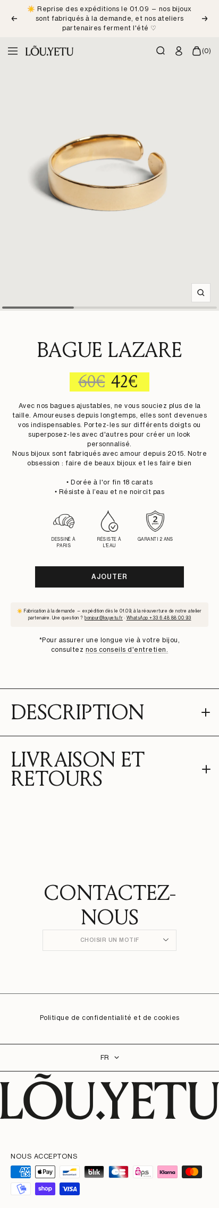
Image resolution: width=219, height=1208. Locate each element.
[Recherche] (161, 51)
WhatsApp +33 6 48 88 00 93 (159, 617)
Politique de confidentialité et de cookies (110, 1018)
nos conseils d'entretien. (127, 649)
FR (104, 1057)
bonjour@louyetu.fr (104, 617)
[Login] (179, 51)
